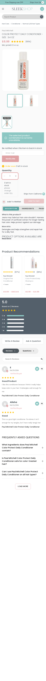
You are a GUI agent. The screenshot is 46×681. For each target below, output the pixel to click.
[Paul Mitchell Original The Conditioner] (12, 262)
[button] (37, 369)
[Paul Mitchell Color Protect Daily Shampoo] (34, 262)
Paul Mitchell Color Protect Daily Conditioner (21, 395)
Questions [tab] (27, 351)
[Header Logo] (22, 8)
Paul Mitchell (7, 30)
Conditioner (15, 24)
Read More (6, 238)
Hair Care (5, 24)
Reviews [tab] (9, 351)
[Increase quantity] (16, 176)
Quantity (7, 170)
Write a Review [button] (12, 341)
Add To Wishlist (14, 201)
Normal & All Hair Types (31, 24)
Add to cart (33, 201)
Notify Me (10, 158)
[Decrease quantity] (4, 176)
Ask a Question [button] (33, 341)
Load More (23, 486)
